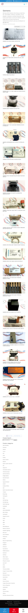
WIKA (4, 567)
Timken (4, 492)
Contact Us (16, 601)
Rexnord (4, 573)
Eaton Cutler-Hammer (7, 463)
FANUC (4, 449)
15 (18, 436)
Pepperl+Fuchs (6, 516)
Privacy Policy (17, 603)
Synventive (5, 577)
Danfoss (4, 554)
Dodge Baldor (6, 475)
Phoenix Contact (6, 561)
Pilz (3, 453)
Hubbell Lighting (6, 530)
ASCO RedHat (6, 534)
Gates (4, 508)
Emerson (5, 546)
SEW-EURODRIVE (6, 510)
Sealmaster (5, 587)
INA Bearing (5, 500)
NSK (4, 498)
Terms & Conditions (13, 604)
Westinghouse (6, 526)
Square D (5, 467)
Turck (4, 451)
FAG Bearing (5, 502)
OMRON (4, 544)
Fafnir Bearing (6, 504)
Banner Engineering (7, 540)
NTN (4, 565)
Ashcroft (4, 563)
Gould (4, 483)
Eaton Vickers (6, 459)
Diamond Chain (6, 575)
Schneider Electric (7, 469)
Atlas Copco (5, 556)
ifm (3, 465)
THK (4, 524)
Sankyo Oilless (6, 486)
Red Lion (5, 532)
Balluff (4, 461)
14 (16, 436)
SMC (4, 520)
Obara (4, 593)
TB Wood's (5, 496)
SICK (4, 455)
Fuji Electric (5, 548)
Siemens (5, 447)
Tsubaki (4, 579)
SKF (3, 488)
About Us (9, 601)
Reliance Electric (6, 528)
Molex (4, 479)
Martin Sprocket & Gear (8, 490)
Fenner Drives (6, 581)
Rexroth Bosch (6, 477)
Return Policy (8, 603)
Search (15, 440)
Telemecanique (6, 471)
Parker (4, 457)
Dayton (4, 589)
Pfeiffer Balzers (6, 550)
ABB (4, 522)
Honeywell (5, 514)
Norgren (4, 542)
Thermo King (5, 591)
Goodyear (5, 506)
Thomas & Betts (6, 569)
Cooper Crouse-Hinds (7, 571)
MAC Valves (5, 512)
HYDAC (4, 538)
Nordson (5, 552)
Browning (5, 494)
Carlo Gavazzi (6, 558)
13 (14, 436)
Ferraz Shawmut (6, 585)
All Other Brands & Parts (8, 595)
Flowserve (5, 536)
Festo (4, 518)
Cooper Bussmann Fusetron (9, 583)
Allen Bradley (6, 445)
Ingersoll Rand (6, 482)
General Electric (6, 473)
